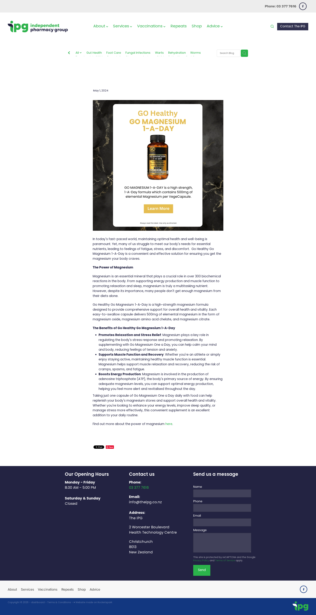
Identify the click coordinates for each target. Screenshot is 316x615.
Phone (197, 501)
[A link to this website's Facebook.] (302, 6)
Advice (214, 26)
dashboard (38, 602)
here (168, 424)
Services (121, 26)
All (78, 53)
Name (197, 487)
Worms (195, 53)
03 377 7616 (139, 488)
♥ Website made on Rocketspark (93, 602)
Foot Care (113, 53)
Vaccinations (150, 26)
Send (202, 570)
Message (200, 530)
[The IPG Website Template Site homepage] (38, 26)
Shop (197, 26)
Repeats (179, 26)
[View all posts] (69, 53)
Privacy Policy (201, 561)
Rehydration (177, 53)
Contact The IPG (292, 26)
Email (197, 515)
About (99, 26)
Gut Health (94, 53)
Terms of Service (225, 561)
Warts (159, 53)
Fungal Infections (137, 53)
